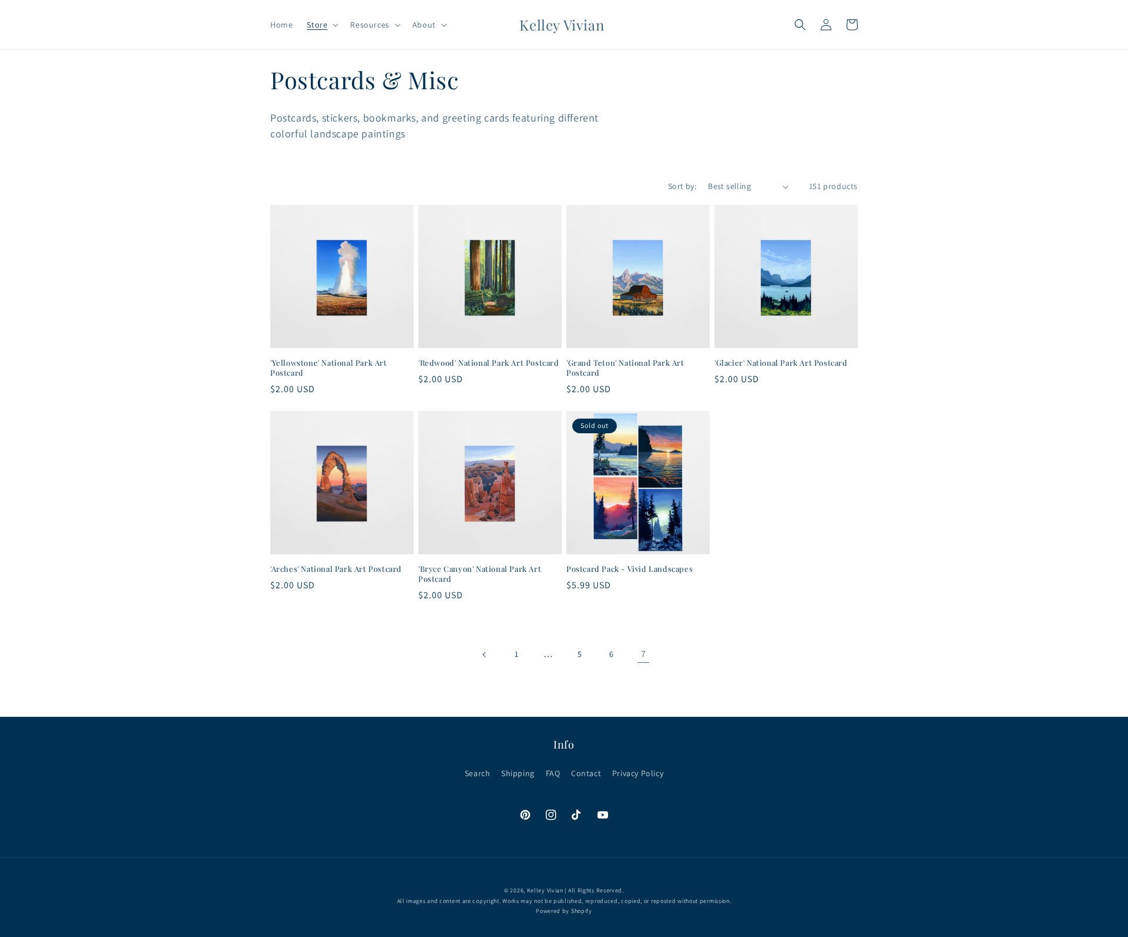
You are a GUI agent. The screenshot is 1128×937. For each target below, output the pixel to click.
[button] (321, 24)
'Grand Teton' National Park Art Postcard (625, 368)
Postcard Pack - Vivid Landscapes (629, 569)
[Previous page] (485, 655)
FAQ (553, 773)
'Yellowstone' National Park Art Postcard (328, 368)
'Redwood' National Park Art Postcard (488, 363)
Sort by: (682, 186)
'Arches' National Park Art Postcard (336, 569)
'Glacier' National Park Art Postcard (781, 363)
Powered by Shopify (564, 911)
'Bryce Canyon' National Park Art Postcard (479, 574)
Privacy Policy (637, 773)
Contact (586, 773)
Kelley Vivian (545, 890)
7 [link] (643, 654)
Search (478, 773)
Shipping (518, 773)
